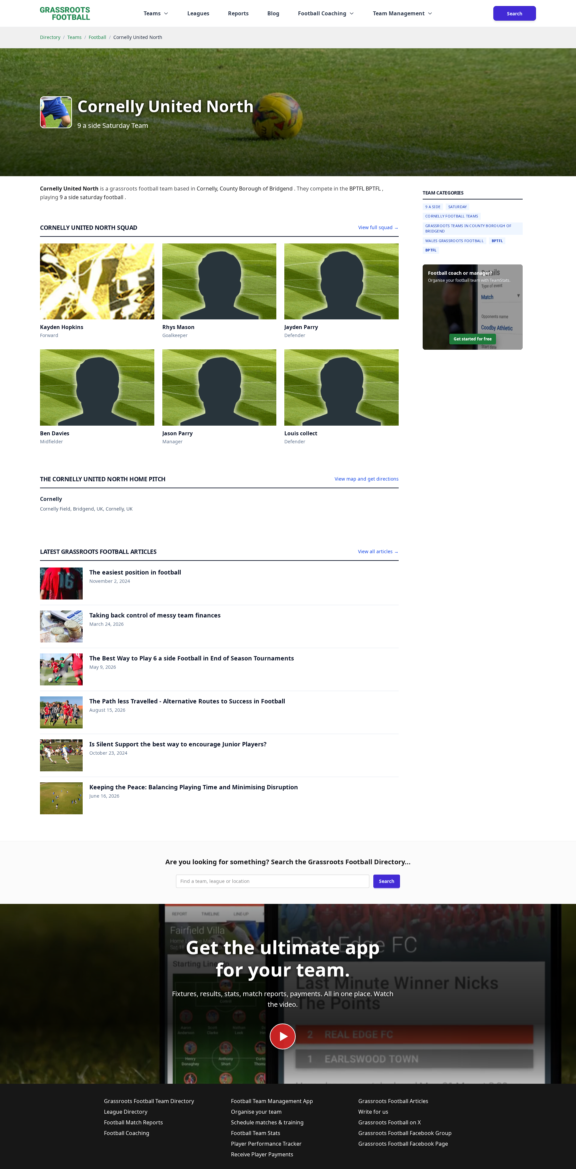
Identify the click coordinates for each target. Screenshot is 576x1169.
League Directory (125, 1111)
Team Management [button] (399, 13)
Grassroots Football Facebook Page (403, 1143)
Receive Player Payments (262, 1154)
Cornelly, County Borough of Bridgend (245, 188)
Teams (74, 37)
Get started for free (473, 339)
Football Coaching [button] (322, 13)
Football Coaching (126, 1133)
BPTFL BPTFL (365, 188)
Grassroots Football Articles (393, 1101)
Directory (50, 37)
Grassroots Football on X (389, 1122)
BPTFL (497, 240)
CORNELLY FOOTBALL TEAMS (451, 216)
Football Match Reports (133, 1122)
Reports (238, 13)
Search (514, 13)
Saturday (457, 206)
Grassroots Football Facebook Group (405, 1133)
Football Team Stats (255, 1133)
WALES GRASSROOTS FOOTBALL (454, 240)
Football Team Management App (272, 1101)
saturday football (102, 197)
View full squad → (378, 227)
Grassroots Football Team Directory (149, 1101)
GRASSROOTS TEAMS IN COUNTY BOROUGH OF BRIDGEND (468, 228)
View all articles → (378, 551)
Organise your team (256, 1111)
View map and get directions (367, 479)
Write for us (373, 1111)
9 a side (70, 197)
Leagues (198, 13)
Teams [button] (152, 13)
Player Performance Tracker (266, 1143)
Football (97, 37)
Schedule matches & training (267, 1122)
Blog (273, 13)
